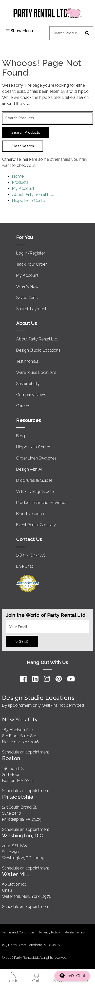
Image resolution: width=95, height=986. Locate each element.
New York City (19, 719)
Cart (36, 980)
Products (20, 182)
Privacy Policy (49, 932)
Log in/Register (30, 253)
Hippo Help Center (29, 200)
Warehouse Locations (36, 372)
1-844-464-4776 (31, 555)
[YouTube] (71, 679)
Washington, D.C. (23, 835)
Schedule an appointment (25, 752)
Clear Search (22, 146)
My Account (23, 188)
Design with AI (29, 469)
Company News (31, 394)
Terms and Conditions (18, 932)
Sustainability (28, 383)
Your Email (16, 623)
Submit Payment (31, 308)
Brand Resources (31, 513)
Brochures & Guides (34, 480)
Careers (23, 405)
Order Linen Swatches (36, 458)
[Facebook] (23, 679)
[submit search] (87, 33)
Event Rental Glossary (36, 524)
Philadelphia (17, 797)
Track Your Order (31, 264)
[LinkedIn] (35, 679)
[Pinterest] (58, 679)
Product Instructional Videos (41, 502)
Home (18, 176)
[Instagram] (47, 679)
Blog (20, 435)
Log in (12, 980)
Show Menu (22, 30)
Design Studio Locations (38, 350)
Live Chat (24, 566)
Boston (11, 758)
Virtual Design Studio (35, 491)
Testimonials (27, 361)
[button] (72, 976)
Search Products (64, 29)
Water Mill (15, 874)
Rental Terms (75, 932)
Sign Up (22, 641)
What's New (27, 286)
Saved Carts (27, 297)
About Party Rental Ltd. (33, 194)
